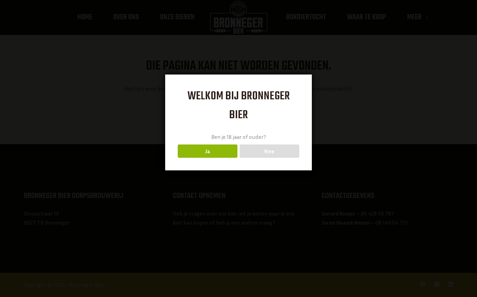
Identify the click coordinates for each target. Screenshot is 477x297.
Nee (269, 151)
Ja (207, 151)
